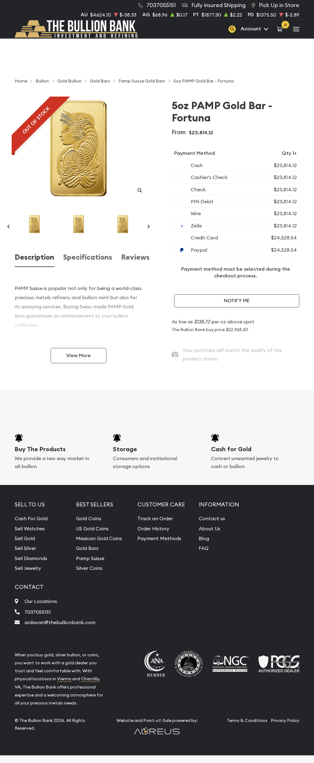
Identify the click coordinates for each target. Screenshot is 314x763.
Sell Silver (25, 548)
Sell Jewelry (28, 568)
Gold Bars (87, 548)
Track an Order (155, 518)
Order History (153, 528)
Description (34, 257)
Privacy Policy (285, 720)
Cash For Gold (31, 518)
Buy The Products (40, 449)
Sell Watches (30, 528)
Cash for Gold (231, 449)
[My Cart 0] (281, 29)
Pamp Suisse (90, 558)
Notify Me (237, 300)
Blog (204, 538)
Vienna (64, 678)
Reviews (135, 257)
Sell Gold (25, 538)
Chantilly (90, 678)
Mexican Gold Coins (99, 538)
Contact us (212, 518)
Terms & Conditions (247, 720)
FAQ (204, 548)
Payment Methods (159, 538)
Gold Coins (88, 518)
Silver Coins (89, 568)
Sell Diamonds (31, 558)
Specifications (87, 257)
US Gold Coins (92, 528)
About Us (209, 528)
